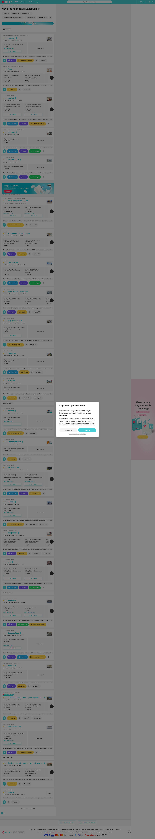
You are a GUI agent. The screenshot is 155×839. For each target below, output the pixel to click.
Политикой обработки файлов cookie (84, 425)
